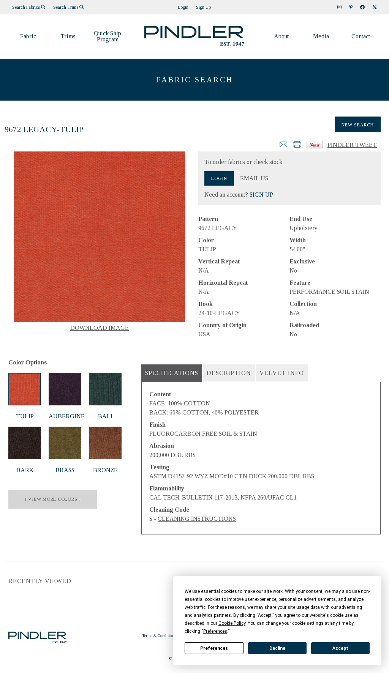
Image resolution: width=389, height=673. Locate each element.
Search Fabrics (26, 7)
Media (321, 36)
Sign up (203, 7)
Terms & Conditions (159, 635)
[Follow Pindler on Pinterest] (350, 7)
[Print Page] (297, 146)
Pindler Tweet (352, 145)
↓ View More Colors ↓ (52, 499)
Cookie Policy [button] (231, 623)
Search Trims (66, 7)
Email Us (254, 178)
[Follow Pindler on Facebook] (362, 7)
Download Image (99, 328)
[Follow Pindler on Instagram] (339, 7)
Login (183, 7)
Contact (360, 36)
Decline (277, 648)
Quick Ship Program (107, 36)
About (281, 36)
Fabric (28, 36)
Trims (68, 36)
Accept (340, 648)
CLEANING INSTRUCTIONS (197, 518)
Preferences (214, 648)
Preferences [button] (215, 631)
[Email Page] (283, 146)
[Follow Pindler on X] (374, 7)
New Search (358, 125)
